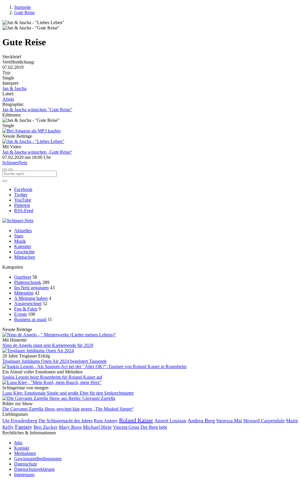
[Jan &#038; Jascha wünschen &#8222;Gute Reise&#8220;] (150, 141)
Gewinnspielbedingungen (38, 458)
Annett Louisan (170, 420)
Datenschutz (25, 463)
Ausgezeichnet (27, 303)
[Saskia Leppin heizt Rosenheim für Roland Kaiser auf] (150, 366)
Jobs (18, 442)
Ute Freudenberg (19, 420)
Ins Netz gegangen (31, 287)
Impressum (24, 474)
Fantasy (23, 427)
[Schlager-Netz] (18, 220)
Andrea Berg (201, 420)
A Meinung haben (31, 298)
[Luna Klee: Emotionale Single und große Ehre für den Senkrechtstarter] (150, 382)
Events (20, 314)
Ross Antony (106, 420)
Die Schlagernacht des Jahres (66, 420)
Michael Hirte (97, 427)
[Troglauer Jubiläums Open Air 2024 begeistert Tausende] (150, 350)
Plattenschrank (27, 282)
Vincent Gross (126, 427)
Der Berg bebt (154, 427)
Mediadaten (25, 453)
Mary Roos (70, 427)
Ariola (8, 99)
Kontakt (21, 448)
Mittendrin (24, 292)
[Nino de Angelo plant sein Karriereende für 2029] (150, 335)
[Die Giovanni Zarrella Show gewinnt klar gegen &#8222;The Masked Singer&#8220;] (150, 398)
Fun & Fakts (25, 308)
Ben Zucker (46, 427)
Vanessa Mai (229, 420)
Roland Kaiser (136, 420)
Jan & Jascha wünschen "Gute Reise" (37, 109)
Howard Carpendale (264, 420)
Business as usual (30, 319)
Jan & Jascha (14, 88)
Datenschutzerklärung (34, 469)
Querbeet (22, 277)
